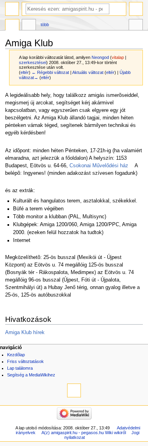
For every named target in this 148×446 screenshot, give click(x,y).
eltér (25, 72)
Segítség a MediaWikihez (31, 374)
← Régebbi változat (50, 72)
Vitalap (29, 25)
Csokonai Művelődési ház (98, 165)
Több (45, 24)
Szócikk (12, 25)
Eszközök (135, 25)
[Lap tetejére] (74, 390)
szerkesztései (32, 62)
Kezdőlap (16, 354)
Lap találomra (20, 368)
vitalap (118, 57)
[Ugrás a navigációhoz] (12, 9)
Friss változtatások (25, 361)
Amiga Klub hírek (25, 332)
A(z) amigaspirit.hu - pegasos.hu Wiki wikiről (83, 432)
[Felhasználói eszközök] (136, 9)
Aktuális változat (87, 72)
